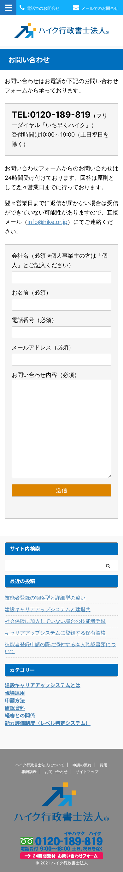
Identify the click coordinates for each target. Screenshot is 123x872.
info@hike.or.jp (47, 222)
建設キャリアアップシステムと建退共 (48, 609)
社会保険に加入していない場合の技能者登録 (55, 621)
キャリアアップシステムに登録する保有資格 (55, 632)
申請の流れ (82, 765)
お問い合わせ (56, 771)
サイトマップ (87, 771)
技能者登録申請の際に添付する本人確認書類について (60, 647)
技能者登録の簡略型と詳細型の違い (45, 597)
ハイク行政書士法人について (39, 765)
